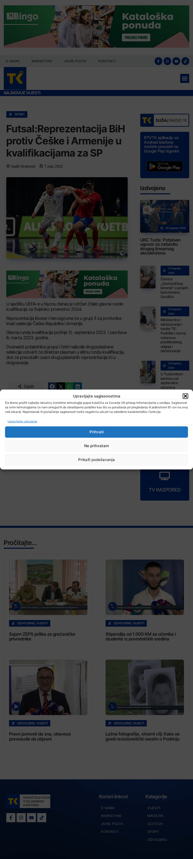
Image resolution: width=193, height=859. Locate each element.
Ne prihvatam (96, 445)
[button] (185, 396)
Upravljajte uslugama (22, 421)
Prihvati (96, 432)
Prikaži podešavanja (96, 459)
